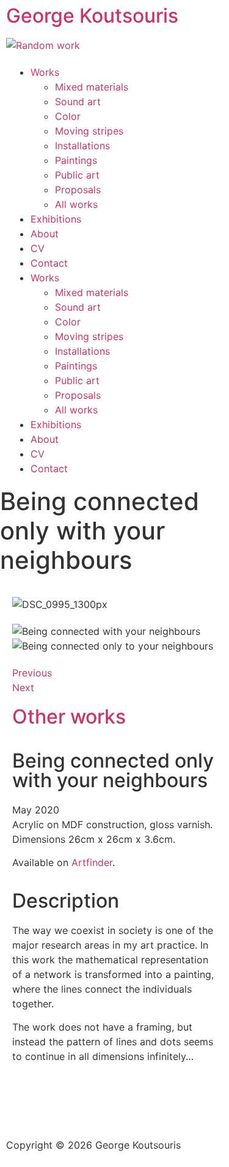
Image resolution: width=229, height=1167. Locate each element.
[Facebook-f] (88, 1106)
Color (68, 116)
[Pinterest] (55, 1106)
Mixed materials (91, 87)
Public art (77, 175)
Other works (69, 716)
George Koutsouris (92, 16)
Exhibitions (56, 219)
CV (38, 248)
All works (76, 204)
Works (45, 72)
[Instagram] (21, 1106)
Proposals (78, 189)
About (45, 234)
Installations (82, 145)
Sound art (78, 101)
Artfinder (91, 862)
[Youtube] (122, 1106)
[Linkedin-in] (155, 1106)
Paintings (76, 160)
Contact (49, 263)
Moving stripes (89, 131)
